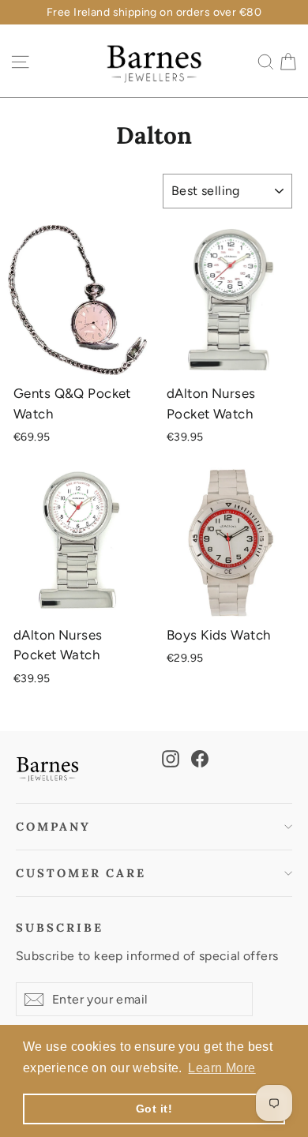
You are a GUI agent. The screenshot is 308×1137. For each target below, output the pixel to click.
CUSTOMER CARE (81, 872)
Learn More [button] (221, 1068)
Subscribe (59, 927)
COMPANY (53, 826)
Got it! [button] (154, 1108)
